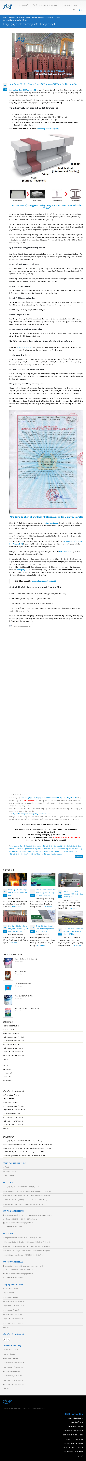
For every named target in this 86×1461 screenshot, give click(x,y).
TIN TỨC (6, 1059)
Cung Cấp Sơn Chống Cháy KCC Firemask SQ (47, 846)
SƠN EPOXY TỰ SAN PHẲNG (13, 1048)
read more (16, 907)
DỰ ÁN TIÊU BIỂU (9, 1030)
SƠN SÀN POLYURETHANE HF (13, 1052)
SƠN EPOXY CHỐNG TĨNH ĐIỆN (14, 1037)
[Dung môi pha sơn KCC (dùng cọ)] (8, 963)
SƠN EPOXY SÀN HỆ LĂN (12, 1044)
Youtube (8, 1339)
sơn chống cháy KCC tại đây (48, 129)
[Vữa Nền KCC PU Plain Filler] (8, 1000)
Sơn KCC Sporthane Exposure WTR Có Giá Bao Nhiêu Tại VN (73, 894)
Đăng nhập (7, 1069)
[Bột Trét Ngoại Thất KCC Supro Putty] (8, 1012)
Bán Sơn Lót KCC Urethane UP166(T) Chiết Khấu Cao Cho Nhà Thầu (73, 931)
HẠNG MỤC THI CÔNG (11, 1033)
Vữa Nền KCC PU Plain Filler (24, 996)
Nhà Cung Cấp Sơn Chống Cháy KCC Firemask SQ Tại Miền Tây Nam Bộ (42, 84)
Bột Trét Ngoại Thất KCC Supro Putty (27, 1008)
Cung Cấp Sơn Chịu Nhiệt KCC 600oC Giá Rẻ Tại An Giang (17, 892)
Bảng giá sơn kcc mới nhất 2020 (22, 846)
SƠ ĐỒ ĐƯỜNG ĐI (10, 1172)
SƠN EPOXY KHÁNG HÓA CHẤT (14, 1041)
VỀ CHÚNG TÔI (23, 5)
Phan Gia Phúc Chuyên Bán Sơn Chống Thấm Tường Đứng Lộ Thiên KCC (46, 892)
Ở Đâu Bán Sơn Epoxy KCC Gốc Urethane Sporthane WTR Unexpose (45, 928)
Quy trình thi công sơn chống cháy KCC (48, 851)
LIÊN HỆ (34, 5)
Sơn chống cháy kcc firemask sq (51, 854)
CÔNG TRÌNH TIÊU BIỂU (11, 1026)
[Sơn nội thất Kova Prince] (8, 987)
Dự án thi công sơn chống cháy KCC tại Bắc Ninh (32, 814)
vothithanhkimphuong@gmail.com (21, 1223)
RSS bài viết (8, 1073)
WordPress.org (9, 1080)
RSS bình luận (8, 1077)
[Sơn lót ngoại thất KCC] (8, 975)
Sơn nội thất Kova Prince (23, 984)
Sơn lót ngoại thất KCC (22, 971)
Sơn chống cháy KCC (68, 851)
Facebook (4, 1339)
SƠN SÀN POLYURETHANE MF (14, 1055)
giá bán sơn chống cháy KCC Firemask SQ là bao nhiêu (43, 849)
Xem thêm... (79, 857)
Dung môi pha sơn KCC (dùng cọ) (26, 959)
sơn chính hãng (65, 551)
